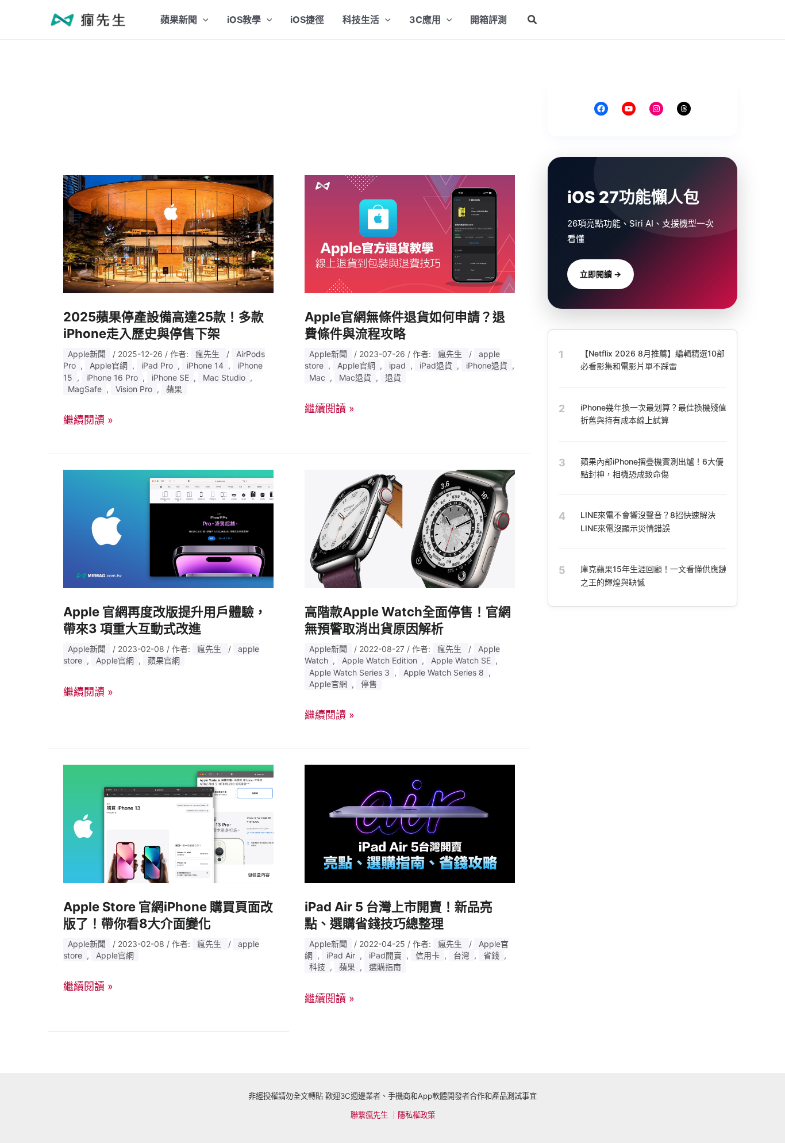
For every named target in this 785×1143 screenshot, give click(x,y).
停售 (369, 684)
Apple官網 (109, 365)
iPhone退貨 (486, 365)
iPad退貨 (436, 365)
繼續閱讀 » (88, 420)
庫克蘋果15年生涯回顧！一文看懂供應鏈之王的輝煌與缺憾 (653, 575)
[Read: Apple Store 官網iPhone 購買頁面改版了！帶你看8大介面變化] (168, 823)
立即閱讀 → (600, 274)
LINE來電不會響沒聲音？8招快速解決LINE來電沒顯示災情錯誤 (647, 521)
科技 (317, 967)
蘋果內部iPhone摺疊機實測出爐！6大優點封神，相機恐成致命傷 (652, 467)
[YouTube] (629, 109)
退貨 (393, 377)
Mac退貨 (355, 377)
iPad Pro (157, 365)
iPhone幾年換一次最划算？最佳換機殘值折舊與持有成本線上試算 (653, 413)
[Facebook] (601, 109)
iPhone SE (170, 377)
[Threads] (684, 109)
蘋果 (174, 389)
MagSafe (85, 389)
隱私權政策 (416, 1114)
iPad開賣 (385, 955)
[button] (533, 20)
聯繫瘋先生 (369, 1114)
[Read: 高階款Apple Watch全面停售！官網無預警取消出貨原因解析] (410, 528)
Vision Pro (134, 389)
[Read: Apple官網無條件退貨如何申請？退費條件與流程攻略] (410, 233)
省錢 (491, 955)
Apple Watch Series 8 (443, 672)
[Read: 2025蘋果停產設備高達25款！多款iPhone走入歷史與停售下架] (168, 233)
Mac (317, 377)
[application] (203, 19)
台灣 (461, 955)
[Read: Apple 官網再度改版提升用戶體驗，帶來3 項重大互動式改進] (168, 528)
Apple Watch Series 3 (349, 672)
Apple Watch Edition (379, 660)
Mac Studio (224, 377)
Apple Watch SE (461, 660)
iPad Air (340, 955)
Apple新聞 (87, 354)
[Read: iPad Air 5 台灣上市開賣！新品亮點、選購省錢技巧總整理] (410, 823)
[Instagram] (656, 109)
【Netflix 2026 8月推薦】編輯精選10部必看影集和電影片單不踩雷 (652, 359)
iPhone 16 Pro (112, 377)
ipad (397, 365)
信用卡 (427, 955)
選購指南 (385, 967)
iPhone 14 (205, 365)
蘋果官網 (164, 660)
